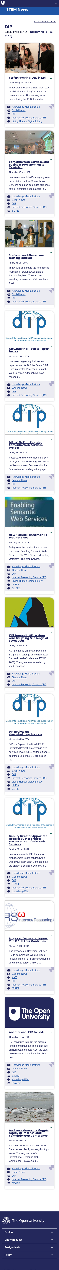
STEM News (17, 9)
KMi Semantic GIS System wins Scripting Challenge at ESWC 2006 (28, 638)
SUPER (16, 211)
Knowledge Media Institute (26, 107)
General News (19, 388)
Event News (18, 200)
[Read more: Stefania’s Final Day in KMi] (29, 58)
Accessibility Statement (45, 21)
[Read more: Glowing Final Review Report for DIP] (29, 326)
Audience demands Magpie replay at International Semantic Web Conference (29, 1133)
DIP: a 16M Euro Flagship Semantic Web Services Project (26, 445)
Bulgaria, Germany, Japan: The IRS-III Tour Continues (28, 940)
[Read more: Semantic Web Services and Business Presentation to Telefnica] (29, 142)
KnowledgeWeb (20, 891)
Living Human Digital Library (27, 121)
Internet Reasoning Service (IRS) (29, 118)
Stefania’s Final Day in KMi (27, 77)
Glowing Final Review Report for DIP (29, 350)
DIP (14, 114)
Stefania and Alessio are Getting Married (26, 256)
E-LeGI (16, 1076)
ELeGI (15, 884)
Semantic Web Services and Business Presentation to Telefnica (29, 165)
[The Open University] (3, 3)
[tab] (29, 1232)
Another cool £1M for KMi (26, 1032)
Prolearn (16, 1083)
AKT (14, 977)
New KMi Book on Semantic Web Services (28, 536)
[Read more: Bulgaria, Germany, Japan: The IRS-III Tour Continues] (29, 915)
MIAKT (15, 988)
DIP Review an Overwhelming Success (25, 733)
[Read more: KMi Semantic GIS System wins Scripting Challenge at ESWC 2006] (29, 612)
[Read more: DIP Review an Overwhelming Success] (29, 709)
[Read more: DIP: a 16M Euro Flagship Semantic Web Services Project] (29, 419)
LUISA (15, 584)
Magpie (16, 1183)
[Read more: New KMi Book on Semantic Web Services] (29, 512)
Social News (19, 110)
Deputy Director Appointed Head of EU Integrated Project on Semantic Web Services (28, 840)
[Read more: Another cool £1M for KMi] (29, 1012)
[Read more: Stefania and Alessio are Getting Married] (29, 233)
